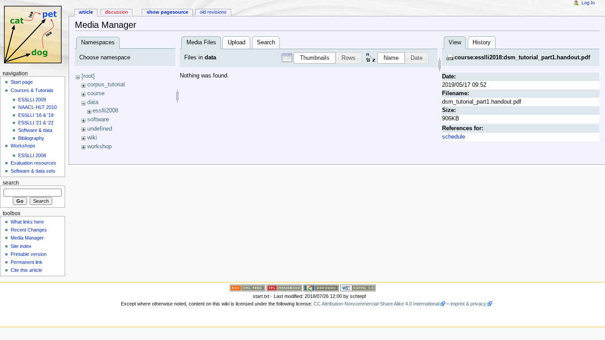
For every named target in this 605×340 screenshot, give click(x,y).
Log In (588, 2)
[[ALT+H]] (34, 34)
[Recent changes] (247, 287)
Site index (21, 246)
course (96, 93)
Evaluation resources (33, 163)
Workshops (23, 145)
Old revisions (213, 12)
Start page (22, 82)
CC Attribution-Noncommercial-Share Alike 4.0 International (376, 303)
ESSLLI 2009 (32, 99)
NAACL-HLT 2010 (37, 107)
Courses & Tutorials (32, 90)
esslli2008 (105, 111)
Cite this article (26, 270)
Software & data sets (33, 171)
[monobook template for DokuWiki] (284, 287)
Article (86, 12)
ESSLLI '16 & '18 (36, 115)
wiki (92, 138)
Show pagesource (167, 12)
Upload (236, 42)
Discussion (116, 12)
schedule (453, 137)
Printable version (29, 254)
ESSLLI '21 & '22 (36, 122)
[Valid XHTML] (358, 287)
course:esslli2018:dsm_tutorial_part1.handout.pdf (522, 57)
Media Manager (27, 237)
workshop (99, 146)
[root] (88, 76)
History (482, 42)
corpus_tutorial (106, 84)
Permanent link (27, 262)
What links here (27, 221)
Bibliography (31, 138)
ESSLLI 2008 (32, 155)
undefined (99, 129)
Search (266, 42)
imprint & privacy (468, 303)
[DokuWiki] (321, 287)
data (92, 102)
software (98, 119)
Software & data (35, 130)
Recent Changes (29, 229)
